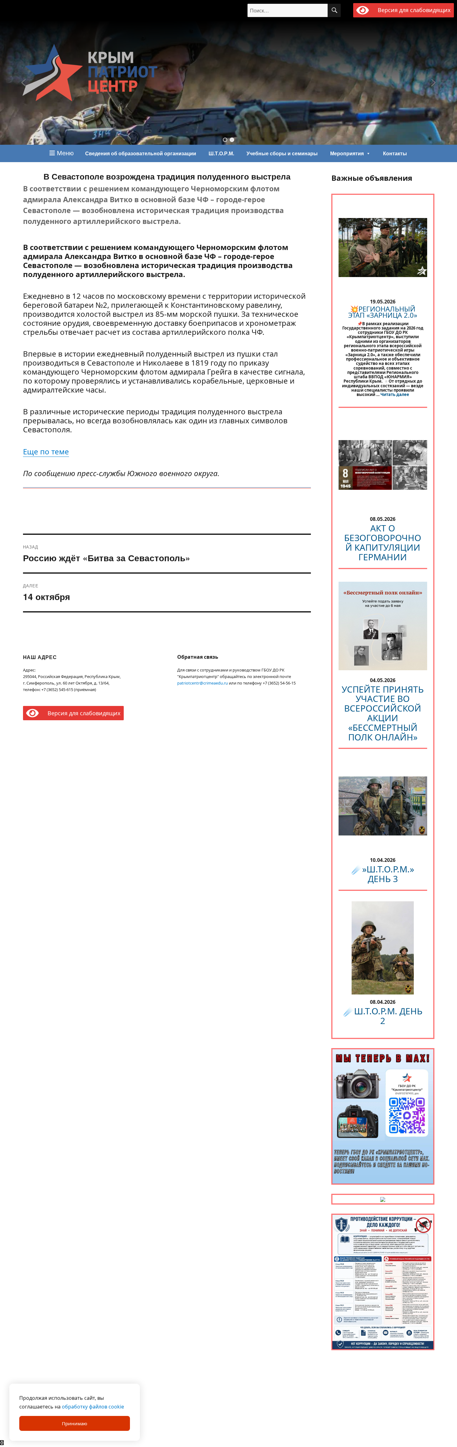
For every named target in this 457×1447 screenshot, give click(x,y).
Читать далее (395, 394)
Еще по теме (46, 451)
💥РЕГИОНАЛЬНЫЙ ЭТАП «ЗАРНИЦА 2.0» (382, 312)
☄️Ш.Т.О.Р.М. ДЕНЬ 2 (382, 1015)
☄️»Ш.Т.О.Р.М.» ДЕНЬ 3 (382, 874)
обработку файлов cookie (93, 1406)
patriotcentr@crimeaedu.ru (202, 683)
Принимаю (74, 1423)
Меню (64, 152)
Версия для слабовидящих (413, 10)
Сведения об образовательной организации (140, 153)
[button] (225, 140)
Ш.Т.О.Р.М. (221, 153)
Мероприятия (347, 153)
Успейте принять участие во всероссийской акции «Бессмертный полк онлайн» (383, 713)
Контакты (395, 153)
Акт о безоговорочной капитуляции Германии (382, 542)
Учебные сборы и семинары (282, 153)
